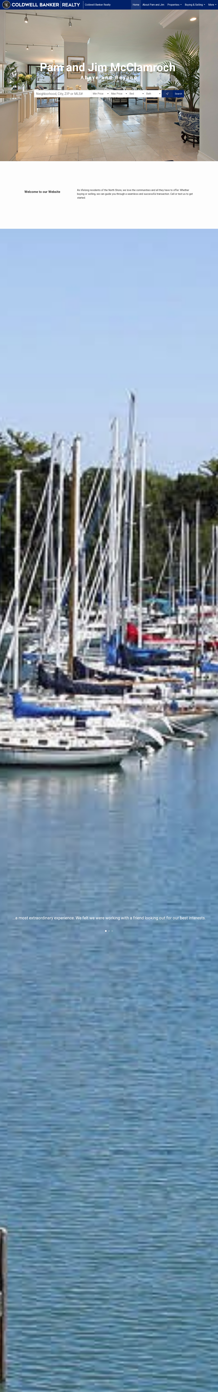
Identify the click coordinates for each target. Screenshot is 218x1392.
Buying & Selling (195, 6)
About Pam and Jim (153, 4)
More (212, 6)
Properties (174, 6)
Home (136, 4)
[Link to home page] (42, 5)
